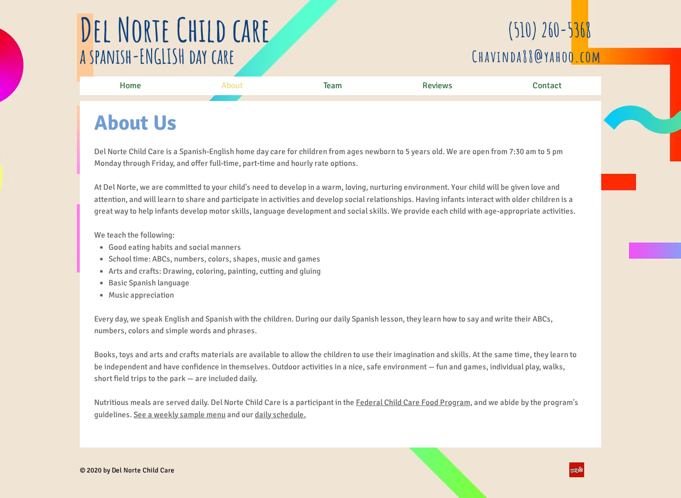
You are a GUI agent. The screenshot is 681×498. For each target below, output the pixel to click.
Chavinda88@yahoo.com (536, 56)
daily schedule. (280, 414)
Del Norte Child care (175, 29)
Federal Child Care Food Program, (414, 402)
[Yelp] (576, 469)
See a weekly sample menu (180, 414)
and (234, 414)
